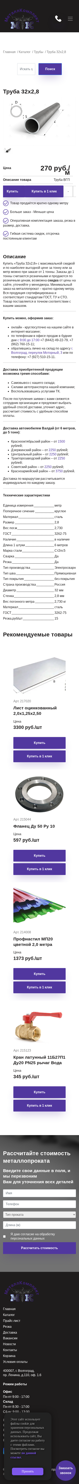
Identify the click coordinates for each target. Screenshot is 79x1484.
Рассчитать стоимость (39, 1248)
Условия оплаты (15, 1361)
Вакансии (10, 1338)
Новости (9, 1344)
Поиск (50, 69)
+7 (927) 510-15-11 (41, 357)
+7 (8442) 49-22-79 (54, 340)
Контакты (10, 1350)
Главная (9, 1309)
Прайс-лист (11, 1320)
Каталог (9, 1315)
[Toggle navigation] (70, 19)
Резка (7, 1326)
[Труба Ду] (9, 150)
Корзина (9, 1356)
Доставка (10, 1332)
